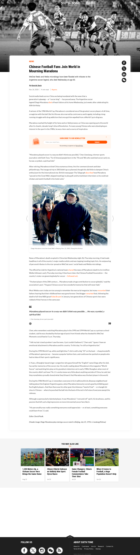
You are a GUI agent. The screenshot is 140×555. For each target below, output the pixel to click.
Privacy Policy (88, 549)
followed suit (72, 276)
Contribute (85, 546)
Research (101, 546)
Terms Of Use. (79, 145)
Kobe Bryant (56, 297)
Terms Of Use (78, 549)
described (89, 173)
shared (71, 270)
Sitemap (98, 549)
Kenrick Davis (36, 85)
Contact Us (109, 546)
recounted (102, 290)
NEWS (31, 61)
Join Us (93, 546)
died (50, 102)
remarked (89, 293)
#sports (54, 89)
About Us (77, 546)
